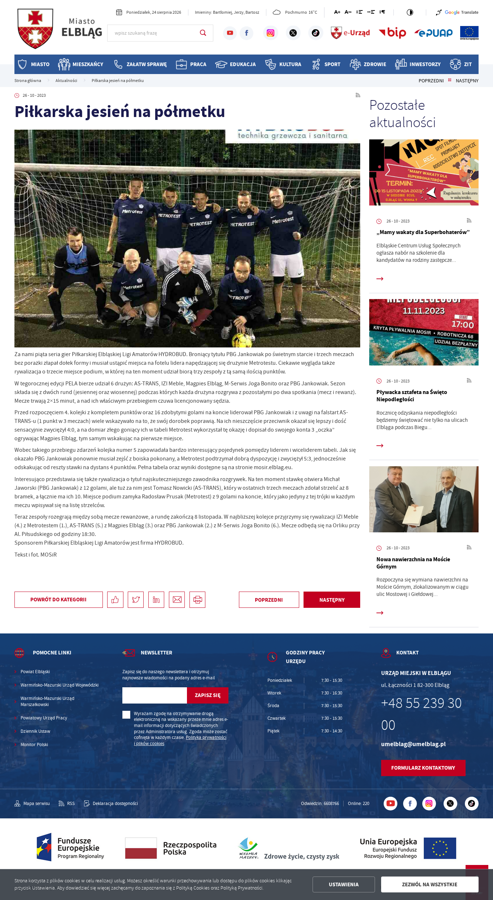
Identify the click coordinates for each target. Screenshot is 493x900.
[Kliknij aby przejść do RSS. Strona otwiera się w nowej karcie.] (358, 95)
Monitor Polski (34, 745)
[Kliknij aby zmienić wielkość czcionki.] (336, 13)
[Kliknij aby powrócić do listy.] (449, 81)
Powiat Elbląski (35, 672)
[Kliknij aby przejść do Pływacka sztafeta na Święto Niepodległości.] (424, 333)
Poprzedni (431, 81)
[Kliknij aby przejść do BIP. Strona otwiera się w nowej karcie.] (392, 32)
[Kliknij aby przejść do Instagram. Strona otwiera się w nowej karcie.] (270, 32)
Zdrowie (375, 64)
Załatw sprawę (147, 64)
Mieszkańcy (88, 64)
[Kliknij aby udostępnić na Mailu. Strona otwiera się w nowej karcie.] (177, 599)
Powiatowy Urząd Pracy (44, 718)
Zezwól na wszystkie (429, 884)
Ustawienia (344, 884)
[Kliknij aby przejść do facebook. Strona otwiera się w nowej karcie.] (246, 33)
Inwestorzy (425, 64)
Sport (332, 64)
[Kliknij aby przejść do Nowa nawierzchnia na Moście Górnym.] (424, 500)
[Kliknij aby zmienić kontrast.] (410, 12)
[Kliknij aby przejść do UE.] (469, 32)
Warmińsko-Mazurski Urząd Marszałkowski (47, 702)
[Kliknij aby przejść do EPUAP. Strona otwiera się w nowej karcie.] (433, 32)
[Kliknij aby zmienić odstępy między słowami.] (371, 13)
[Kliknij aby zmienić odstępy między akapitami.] (382, 13)
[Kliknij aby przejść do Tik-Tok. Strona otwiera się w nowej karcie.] (315, 32)
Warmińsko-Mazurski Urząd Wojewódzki (60, 685)
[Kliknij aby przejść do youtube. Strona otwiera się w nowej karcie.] (230, 33)
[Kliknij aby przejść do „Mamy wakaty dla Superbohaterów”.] (424, 173)
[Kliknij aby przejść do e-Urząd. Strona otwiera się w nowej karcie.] (351, 32)
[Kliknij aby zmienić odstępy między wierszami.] (359, 13)
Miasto (40, 64)
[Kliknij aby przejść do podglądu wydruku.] (197, 599)
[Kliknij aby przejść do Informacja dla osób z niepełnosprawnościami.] (439, 12)
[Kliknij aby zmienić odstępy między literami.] (348, 13)
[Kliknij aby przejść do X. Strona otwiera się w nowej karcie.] (293, 32)
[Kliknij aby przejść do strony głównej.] (60, 32)
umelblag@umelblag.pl (413, 744)
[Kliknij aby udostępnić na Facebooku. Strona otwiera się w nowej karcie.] (115, 599)
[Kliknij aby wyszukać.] (203, 33)
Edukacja (243, 64)
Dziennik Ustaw (35, 731)
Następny (467, 81)
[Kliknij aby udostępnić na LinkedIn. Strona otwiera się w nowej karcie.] (156, 599)
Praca (198, 64)
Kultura (290, 64)
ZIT (468, 64)
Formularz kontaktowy (423, 767)
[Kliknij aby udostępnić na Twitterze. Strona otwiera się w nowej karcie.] (136, 599)
